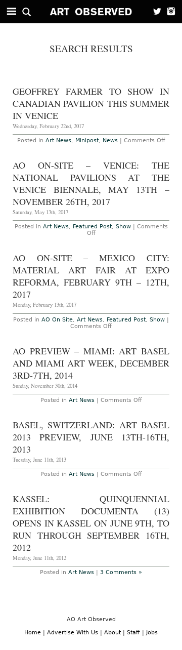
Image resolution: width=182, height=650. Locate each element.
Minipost (87, 140)
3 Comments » (121, 572)
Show (123, 226)
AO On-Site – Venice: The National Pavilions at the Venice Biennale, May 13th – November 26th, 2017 (91, 183)
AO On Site (57, 319)
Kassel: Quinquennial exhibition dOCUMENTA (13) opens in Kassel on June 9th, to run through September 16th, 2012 (91, 523)
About (112, 632)
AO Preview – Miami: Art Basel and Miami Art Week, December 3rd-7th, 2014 (91, 363)
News (110, 140)
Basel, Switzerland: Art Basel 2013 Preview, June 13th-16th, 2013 (91, 437)
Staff (133, 632)
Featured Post (92, 226)
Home (32, 632)
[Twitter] (154, 11)
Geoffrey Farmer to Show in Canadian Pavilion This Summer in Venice (91, 103)
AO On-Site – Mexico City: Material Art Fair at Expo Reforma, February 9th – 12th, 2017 (91, 276)
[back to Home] (91, 11)
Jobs (152, 632)
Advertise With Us (72, 632)
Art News (58, 140)
